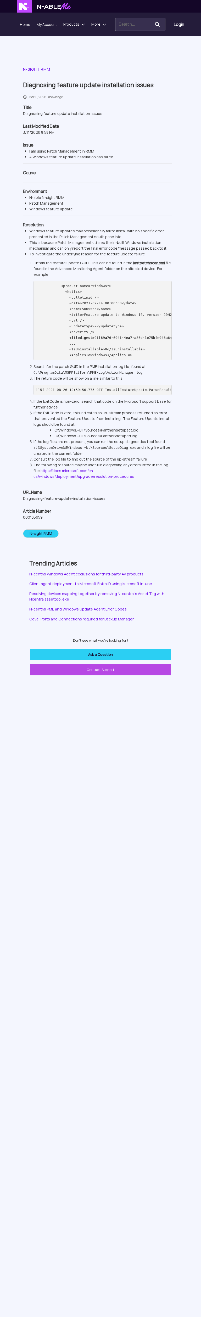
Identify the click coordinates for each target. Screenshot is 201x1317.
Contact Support (100, 669)
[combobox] (132, 24)
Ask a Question (100, 654)
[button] (157, 24)
